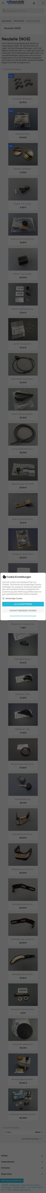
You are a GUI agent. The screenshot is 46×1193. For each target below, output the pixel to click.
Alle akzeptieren (23, 604)
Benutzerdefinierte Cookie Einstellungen (23, 616)
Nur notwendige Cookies (23, 610)
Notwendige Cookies (14, 598)
